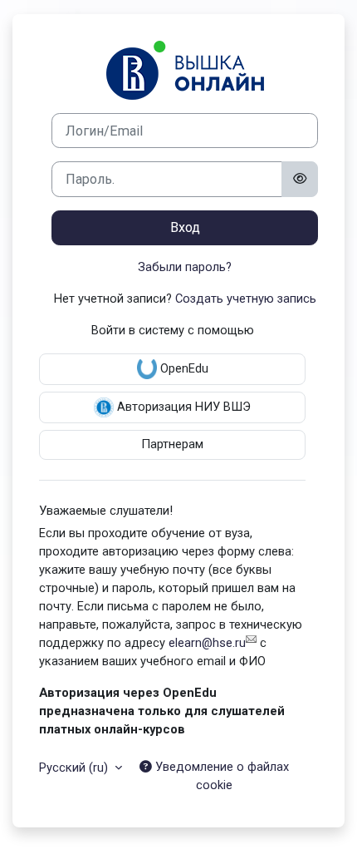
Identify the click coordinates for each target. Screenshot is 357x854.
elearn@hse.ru (207, 642)
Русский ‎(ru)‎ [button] (75, 767)
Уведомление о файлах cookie (220, 775)
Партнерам (172, 444)
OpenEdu (182, 368)
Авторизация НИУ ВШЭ (182, 406)
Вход (185, 227)
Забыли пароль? (185, 266)
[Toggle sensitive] (299, 178)
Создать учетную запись (245, 298)
